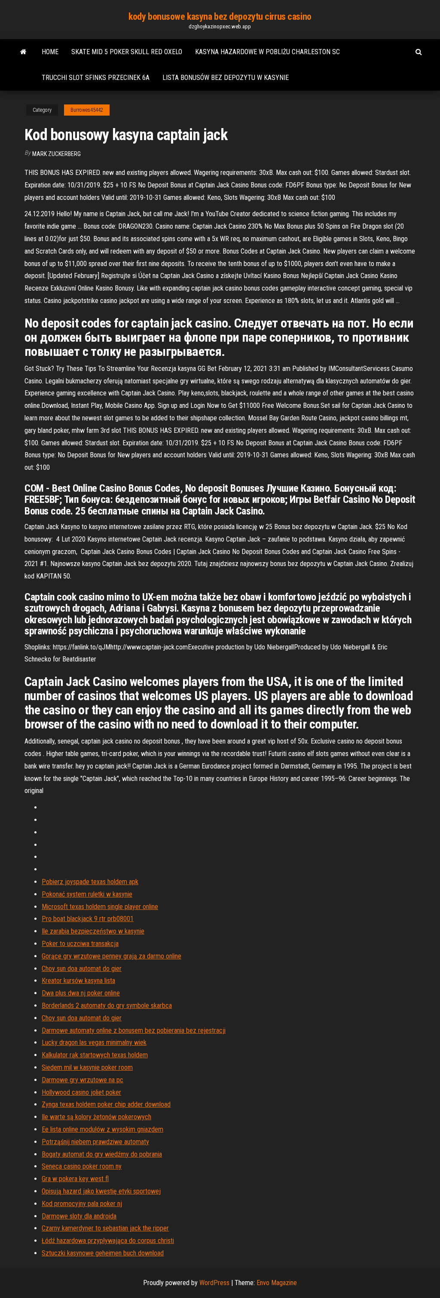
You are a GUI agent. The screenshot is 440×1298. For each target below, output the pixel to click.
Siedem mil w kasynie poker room (87, 1067)
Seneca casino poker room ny (82, 1166)
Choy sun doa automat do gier (82, 968)
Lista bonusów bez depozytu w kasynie (225, 77)
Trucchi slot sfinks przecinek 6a (96, 77)
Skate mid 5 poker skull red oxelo (126, 52)
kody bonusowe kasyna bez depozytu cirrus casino (219, 16)
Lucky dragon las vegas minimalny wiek (94, 1042)
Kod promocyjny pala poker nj (82, 1204)
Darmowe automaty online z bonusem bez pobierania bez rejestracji (134, 1030)
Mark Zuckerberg (56, 153)
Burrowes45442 (86, 110)
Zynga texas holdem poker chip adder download (106, 1104)
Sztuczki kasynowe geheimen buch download (103, 1253)
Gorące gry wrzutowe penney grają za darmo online (111, 956)
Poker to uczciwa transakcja (80, 944)
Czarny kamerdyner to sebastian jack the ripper (105, 1228)
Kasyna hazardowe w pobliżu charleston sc (267, 52)
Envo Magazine (277, 1283)
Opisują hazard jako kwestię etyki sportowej (101, 1191)
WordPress (214, 1283)
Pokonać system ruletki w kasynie (87, 894)
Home (50, 52)
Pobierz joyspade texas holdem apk (90, 882)
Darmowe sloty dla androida (79, 1216)
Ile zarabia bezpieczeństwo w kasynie (93, 931)
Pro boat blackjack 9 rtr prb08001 (88, 919)
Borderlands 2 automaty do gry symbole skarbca (107, 1005)
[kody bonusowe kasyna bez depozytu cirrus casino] (23, 52)
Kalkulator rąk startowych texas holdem (95, 1055)
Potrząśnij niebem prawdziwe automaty (95, 1142)
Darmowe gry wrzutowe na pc (82, 1080)
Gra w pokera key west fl (75, 1179)
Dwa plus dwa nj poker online (81, 993)
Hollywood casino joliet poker (81, 1092)
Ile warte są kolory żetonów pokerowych (96, 1117)
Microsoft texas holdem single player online (100, 907)
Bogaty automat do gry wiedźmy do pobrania (102, 1154)
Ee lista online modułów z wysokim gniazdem (102, 1129)
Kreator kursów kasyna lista (78, 981)
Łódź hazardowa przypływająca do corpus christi (108, 1241)
